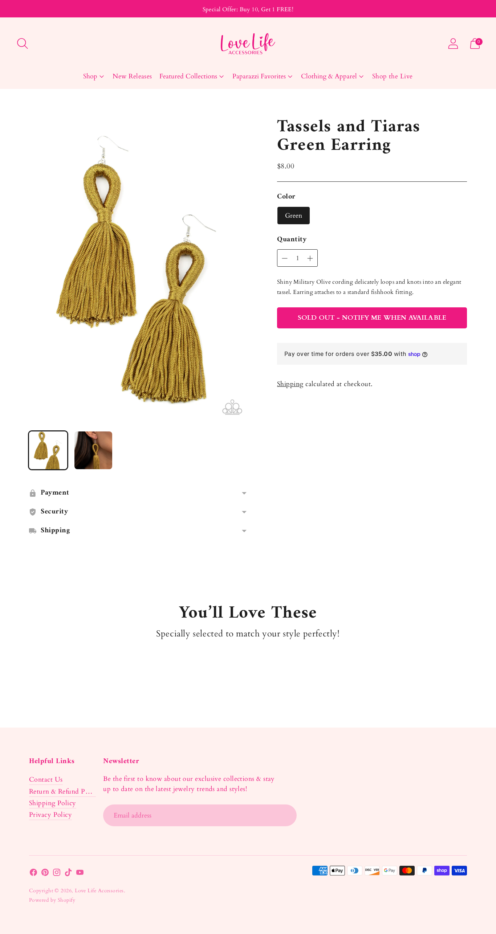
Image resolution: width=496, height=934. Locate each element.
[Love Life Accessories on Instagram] (56, 874)
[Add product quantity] (284, 258)
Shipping (290, 384)
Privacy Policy (50, 814)
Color (286, 197)
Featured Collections (188, 76)
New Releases (132, 76)
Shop (90, 76)
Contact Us (46, 779)
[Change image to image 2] (93, 450)
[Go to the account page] (453, 43)
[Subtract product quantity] (310, 258)
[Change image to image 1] (48, 450)
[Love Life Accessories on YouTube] (80, 874)
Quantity (291, 240)
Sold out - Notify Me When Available (372, 317)
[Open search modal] (22, 43)
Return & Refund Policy (64, 791)
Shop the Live (392, 76)
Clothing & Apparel (329, 76)
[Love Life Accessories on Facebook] (33, 874)
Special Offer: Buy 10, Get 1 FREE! (248, 9)
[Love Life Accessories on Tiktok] (68, 874)
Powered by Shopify (52, 900)
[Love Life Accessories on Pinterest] (45, 874)
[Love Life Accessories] (248, 44)
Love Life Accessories (99, 890)
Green (293, 215)
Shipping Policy (52, 803)
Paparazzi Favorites (259, 76)
